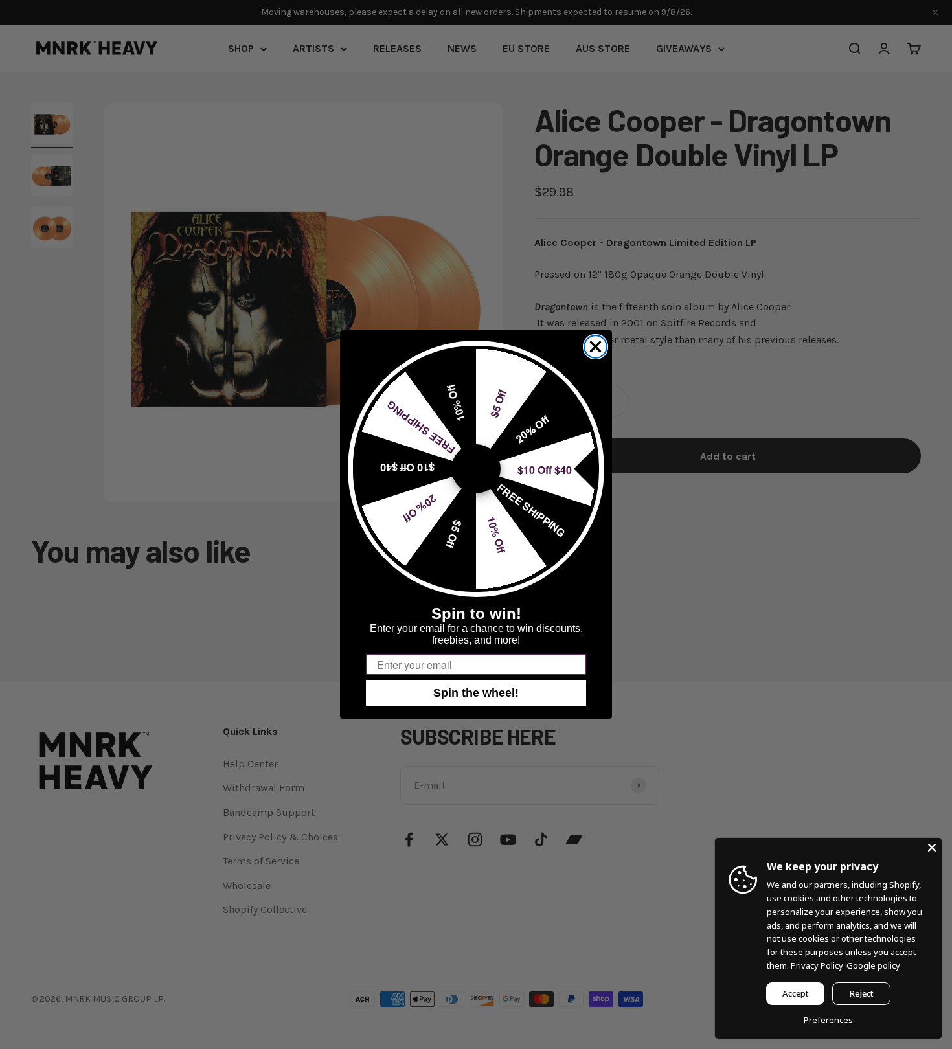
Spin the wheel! (476, 692)
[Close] (931, 847)
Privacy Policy (817, 965)
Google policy (873, 965)
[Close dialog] (595, 346)
